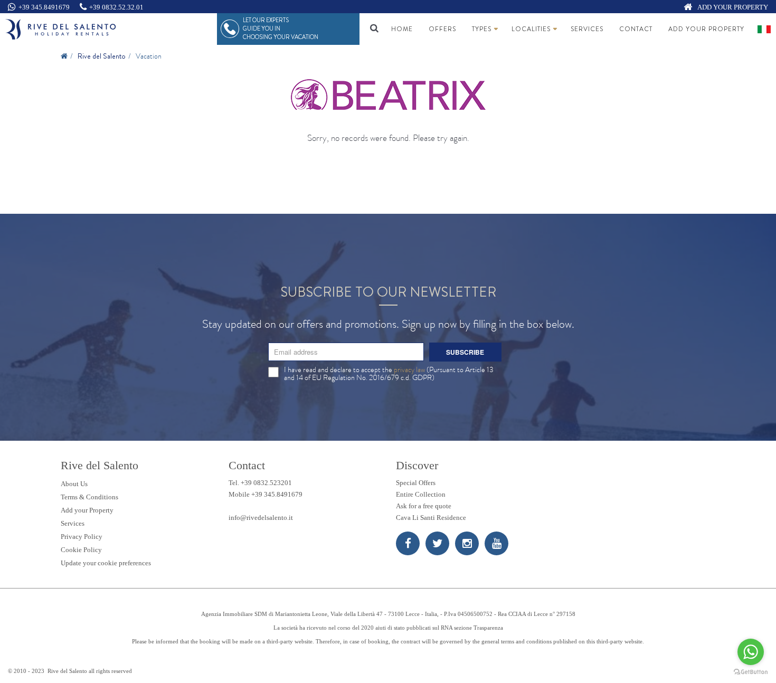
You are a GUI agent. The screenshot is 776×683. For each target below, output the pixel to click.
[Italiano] (764, 29)
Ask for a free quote (423, 506)
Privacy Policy (81, 536)
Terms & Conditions (89, 497)
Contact (635, 29)
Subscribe (465, 352)
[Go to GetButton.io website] (751, 672)
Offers (442, 29)
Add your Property (706, 29)
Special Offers (416, 483)
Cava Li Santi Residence (431, 517)
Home (402, 29)
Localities (531, 29)
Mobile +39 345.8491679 (265, 494)
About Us (74, 484)
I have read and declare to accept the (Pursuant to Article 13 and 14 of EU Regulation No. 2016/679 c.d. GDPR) (389, 374)
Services (587, 29)
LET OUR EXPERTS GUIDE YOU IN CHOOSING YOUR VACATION (280, 28)
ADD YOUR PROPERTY (732, 7)
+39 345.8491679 (44, 7)
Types (481, 29)
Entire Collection (421, 494)
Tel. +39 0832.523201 (260, 483)
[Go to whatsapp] (750, 652)
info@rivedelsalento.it (261, 517)
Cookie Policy (81, 550)
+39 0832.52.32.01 (116, 7)
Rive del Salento (102, 56)
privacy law (409, 369)
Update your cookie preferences (106, 563)
